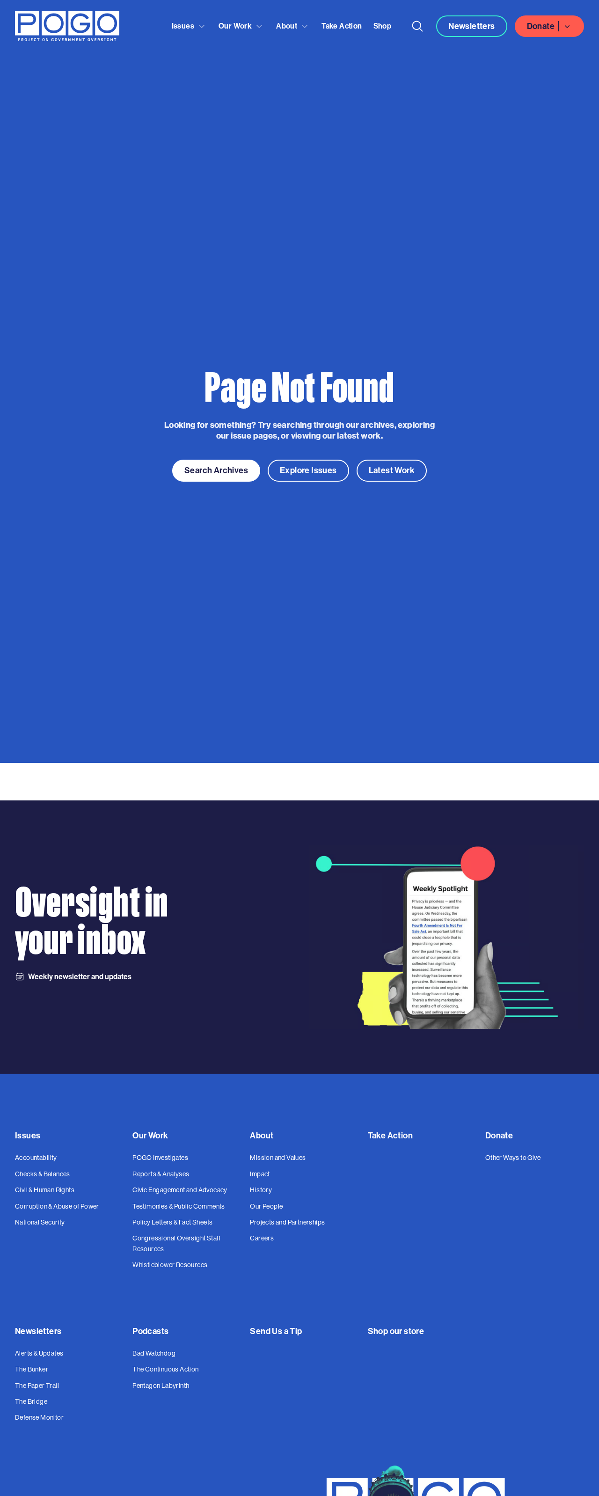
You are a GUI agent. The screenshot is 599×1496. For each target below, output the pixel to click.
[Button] (417, 26)
